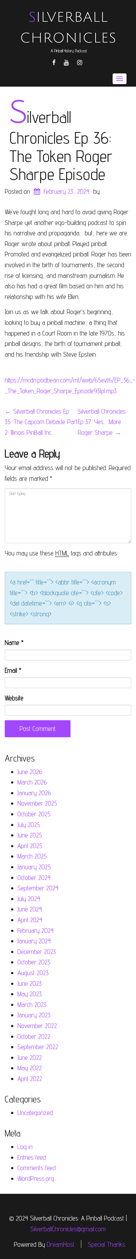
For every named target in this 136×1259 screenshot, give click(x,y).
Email (13, 670)
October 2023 (33, 962)
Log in (25, 1147)
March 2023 (31, 1005)
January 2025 (34, 867)
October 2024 (34, 878)
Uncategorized (35, 1113)
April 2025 (29, 846)
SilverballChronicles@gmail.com (68, 1229)
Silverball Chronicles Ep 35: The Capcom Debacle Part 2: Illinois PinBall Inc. (41, 421)
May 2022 (29, 1068)
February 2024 (35, 930)
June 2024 (29, 909)
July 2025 (28, 825)
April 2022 (29, 1079)
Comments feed (36, 1168)
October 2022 (33, 1036)
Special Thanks (106, 1244)
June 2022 (29, 1057)
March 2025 (32, 856)
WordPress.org (35, 1178)
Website (14, 698)
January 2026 (34, 793)
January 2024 (34, 941)
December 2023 (36, 952)
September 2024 (38, 888)
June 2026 (29, 772)
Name (14, 643)
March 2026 (32, 782)
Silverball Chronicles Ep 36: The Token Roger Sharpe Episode (60, 145)
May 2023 (29, 994)
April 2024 (29, 920)
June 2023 (29, 983)
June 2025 (29, 835)
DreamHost (60, 1244)
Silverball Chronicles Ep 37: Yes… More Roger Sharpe (102, 421)
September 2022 (37, 1047)
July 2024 (28, 899)
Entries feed (31, 1157)
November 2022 (37, 1026)
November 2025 (37, 803)
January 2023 (34, 1015)
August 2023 (33, 973)
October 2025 (34, 814)
